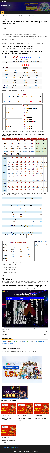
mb (38, 328)
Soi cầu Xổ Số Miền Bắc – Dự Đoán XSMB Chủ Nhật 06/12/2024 (36, 333)
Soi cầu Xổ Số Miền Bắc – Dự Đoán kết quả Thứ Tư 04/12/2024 (13, 333)
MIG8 (23, 38)
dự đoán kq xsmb (7, 328)
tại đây (19, 275)
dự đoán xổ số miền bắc (22, 328)
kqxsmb (35, 328)
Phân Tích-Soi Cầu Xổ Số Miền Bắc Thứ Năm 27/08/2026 (8, 418)
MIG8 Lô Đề (5, 5)
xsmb (9, 329)
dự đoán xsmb (30, 328)
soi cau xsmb (41, 328)
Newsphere (28, 451)
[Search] (48, 12)
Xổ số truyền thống (5, 19)
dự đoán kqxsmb (14, 328)
